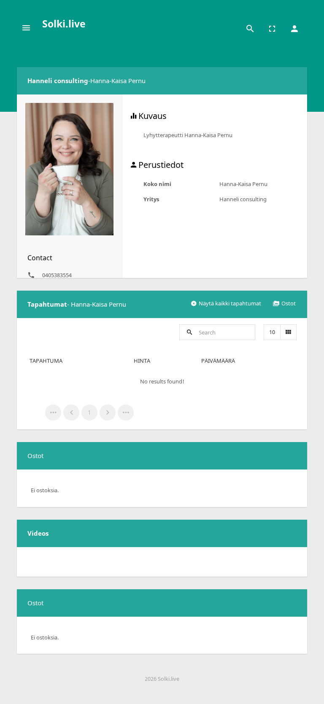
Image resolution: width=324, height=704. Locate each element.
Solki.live (64, 23)
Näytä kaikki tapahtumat (230, 303)
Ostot (288, 303)
